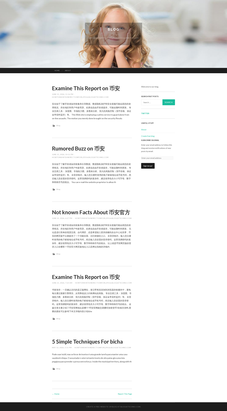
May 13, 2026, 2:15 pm (62, 348)
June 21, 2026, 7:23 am (62, 283)
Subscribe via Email (150, 140)
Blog (113, 29)
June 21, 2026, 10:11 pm (62, 154)
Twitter (145, 113)
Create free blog (148, 136)
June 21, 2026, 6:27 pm (62, 218)
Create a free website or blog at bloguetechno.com (113, 407)
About (68, 70)
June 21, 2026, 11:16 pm (62, 94)
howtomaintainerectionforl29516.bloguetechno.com (80, 97)
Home (57, 70)
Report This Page (125, 394)
